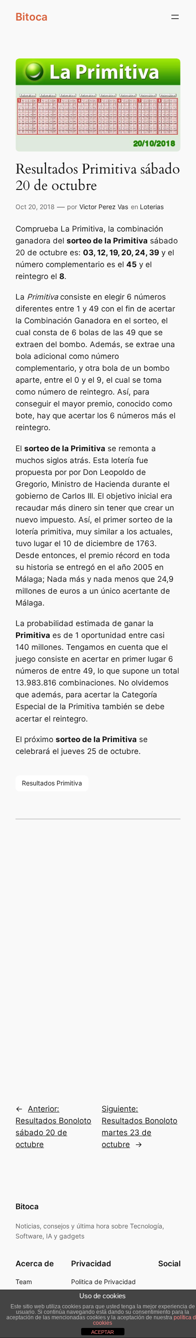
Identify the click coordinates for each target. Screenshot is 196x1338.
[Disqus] (97, 955)
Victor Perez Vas (103, 207)
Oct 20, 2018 (35, 207)
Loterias (152, 207)
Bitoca (31, 17)
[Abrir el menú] (175, 16)
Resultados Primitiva (52, 783)
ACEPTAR (102, 1332)
